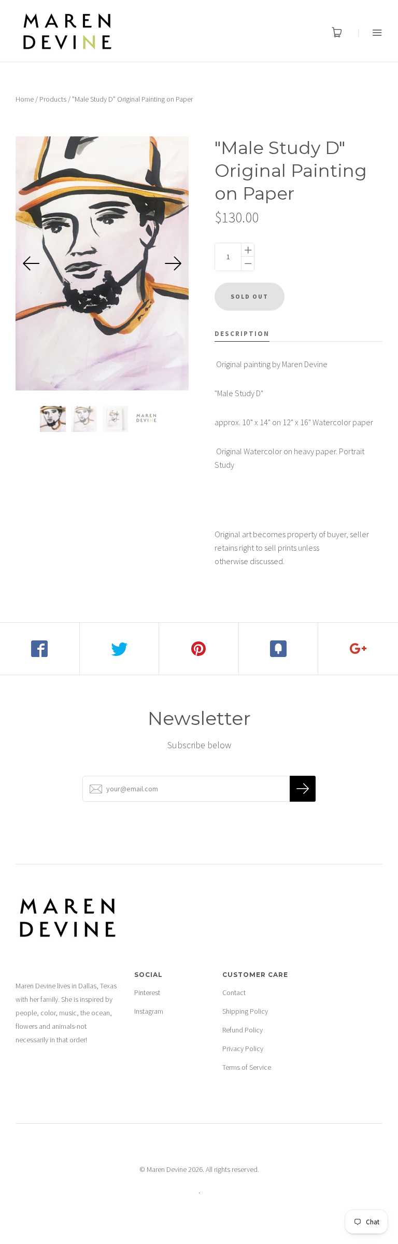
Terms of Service (246, 1067)
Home (25, 99)
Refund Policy (242, 1030)
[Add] (358, 648)
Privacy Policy (242, 1048)
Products (52, 99)
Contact (234, 992)
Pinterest (147, 992)
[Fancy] (279, 648)
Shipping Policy (245, 1011)
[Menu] (370, 32)
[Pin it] (199, 648)
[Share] (40, 648)
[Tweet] (120, 648)
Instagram (148, 1011)
